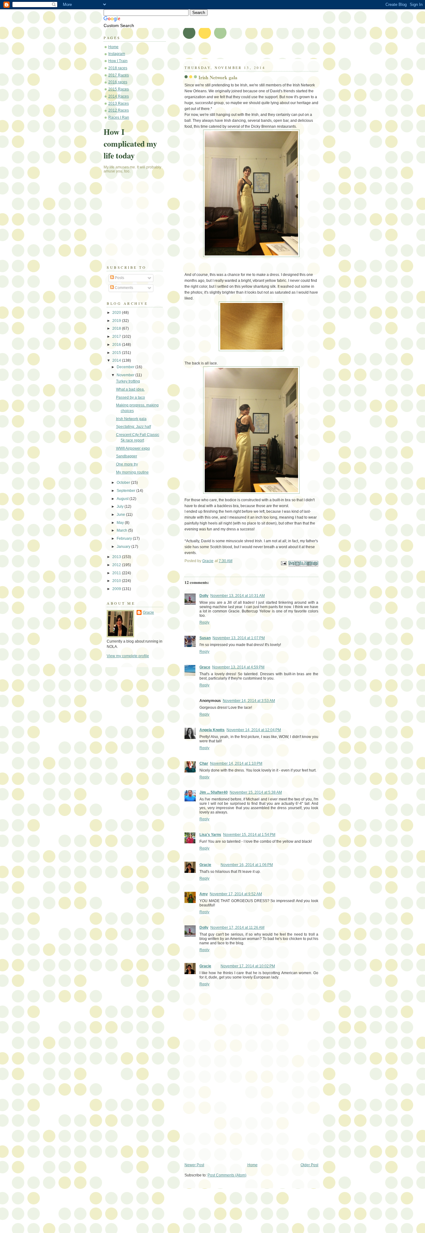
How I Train (118, 61)
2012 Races (118, 110)
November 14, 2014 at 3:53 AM (249, 701)
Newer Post (194, 1165)
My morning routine (132, 472)
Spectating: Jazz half (133, 426)
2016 (117, 344)
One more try (127, 464)
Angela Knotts (212, 730)
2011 (117, 573)
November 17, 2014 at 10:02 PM (248, 966)
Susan (205, 638)
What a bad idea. (130, 389)
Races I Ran (118, 117)
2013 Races (118, 103)
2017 (117, 336)
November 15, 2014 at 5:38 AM (256, 792)
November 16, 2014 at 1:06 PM (247, 865)
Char (203, 763)
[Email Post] (283, 563)
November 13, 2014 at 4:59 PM (238, 667)
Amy (203, 894)
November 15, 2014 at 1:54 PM (249, 834)
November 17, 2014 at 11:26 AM (237, 927)
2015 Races (118, 89)
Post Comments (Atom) (227, 1175)
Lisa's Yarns (210, 834)
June (121, 514)
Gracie (205, 865)
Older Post (309, 1165)
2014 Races (118, 96)
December (126, 367)
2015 (117, 353)
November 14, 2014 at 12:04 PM (254, 730)
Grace (204, 667)
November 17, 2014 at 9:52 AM (236, 894)
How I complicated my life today (130, 143)
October (124, 482)
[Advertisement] (231, 1119)
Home (252, 1165)
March (122, 530)
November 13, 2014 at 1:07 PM (239, 638)
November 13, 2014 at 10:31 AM (237, 596)
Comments (123, 288)
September (126, 490)
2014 (117, 360)
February (125, 538)
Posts (119, 278)
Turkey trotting (128, 381)
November (126, 375)
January (124, 546)
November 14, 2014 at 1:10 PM (236, 763)
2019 (117, 321)
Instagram (116, 54)
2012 (117, 565)
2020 (117, 312)
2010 (117, 581)
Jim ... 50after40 (213, 792)
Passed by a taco (130, 397)
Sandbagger (126, 456)
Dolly (203, 596)
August (123, 499)
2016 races (117, 82)
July (120, 506)
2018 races (117, 68)
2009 (117, 589)
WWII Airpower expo (133, 448)
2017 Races (118, 75)
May (121, 522)
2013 (117, 557)
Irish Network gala (131, 419)
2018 (117, 328)
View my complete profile (128, 656)
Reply (204, 622)
